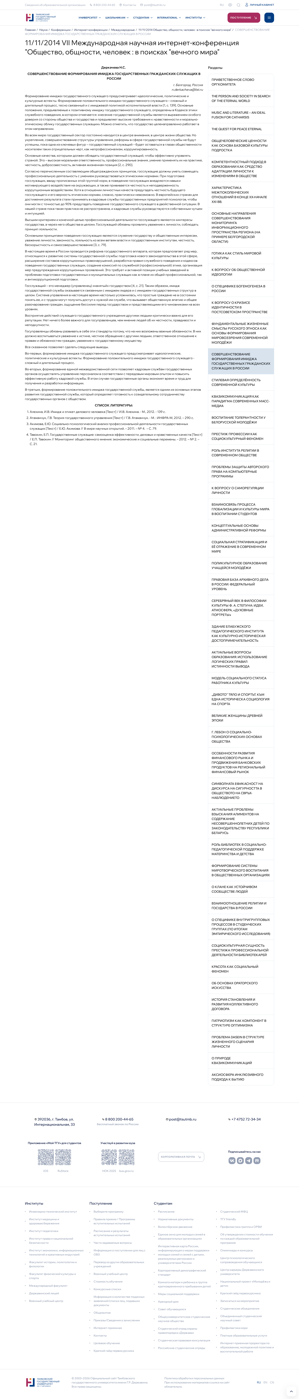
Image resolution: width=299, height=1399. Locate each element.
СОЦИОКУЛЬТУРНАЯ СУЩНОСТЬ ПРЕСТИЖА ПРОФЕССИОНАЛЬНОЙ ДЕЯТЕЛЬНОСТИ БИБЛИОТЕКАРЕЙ (240, 950)
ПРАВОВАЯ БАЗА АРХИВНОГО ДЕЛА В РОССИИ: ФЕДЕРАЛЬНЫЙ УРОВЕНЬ (240, 584)
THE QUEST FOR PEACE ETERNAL (237, 129)
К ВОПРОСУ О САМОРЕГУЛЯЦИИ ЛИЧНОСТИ (238, 490)
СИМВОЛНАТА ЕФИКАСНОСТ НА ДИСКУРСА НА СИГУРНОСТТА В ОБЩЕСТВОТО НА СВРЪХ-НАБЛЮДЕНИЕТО (237, 791)
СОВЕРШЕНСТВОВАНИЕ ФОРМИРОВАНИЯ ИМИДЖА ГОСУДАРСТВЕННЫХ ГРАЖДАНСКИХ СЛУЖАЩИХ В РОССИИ (241, 361)
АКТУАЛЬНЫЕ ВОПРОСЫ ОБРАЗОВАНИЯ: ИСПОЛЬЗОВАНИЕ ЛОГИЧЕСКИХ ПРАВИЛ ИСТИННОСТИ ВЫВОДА (239, 659)
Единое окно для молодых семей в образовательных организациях (181, 1236)
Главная (30, 30)
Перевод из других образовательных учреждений (119, 1264)
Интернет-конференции (91, 30)
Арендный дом (168, 1301)
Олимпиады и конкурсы (236, 1250)
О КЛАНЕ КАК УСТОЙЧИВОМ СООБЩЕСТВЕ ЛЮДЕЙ (234, 889)
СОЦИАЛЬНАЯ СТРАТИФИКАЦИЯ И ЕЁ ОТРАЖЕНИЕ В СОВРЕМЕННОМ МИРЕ (239, 546)
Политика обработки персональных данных (194, 1378)
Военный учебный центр (46, 1301)
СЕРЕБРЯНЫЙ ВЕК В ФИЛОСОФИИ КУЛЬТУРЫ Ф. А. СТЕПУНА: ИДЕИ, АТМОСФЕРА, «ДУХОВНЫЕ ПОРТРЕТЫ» (239, 608)
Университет (88, 17)
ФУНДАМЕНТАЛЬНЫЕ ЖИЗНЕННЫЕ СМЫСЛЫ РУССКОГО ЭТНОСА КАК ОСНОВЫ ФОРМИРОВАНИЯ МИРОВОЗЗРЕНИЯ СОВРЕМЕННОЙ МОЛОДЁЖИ (240, 333)
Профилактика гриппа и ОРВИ (241, 1226)
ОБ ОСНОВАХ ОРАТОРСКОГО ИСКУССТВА (235, 985)
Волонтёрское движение (175, 1226)
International (167, 17)
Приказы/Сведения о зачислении (117, 1320)
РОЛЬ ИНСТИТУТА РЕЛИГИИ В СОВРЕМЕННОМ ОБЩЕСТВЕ (235, 453)
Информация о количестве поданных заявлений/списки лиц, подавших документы (119, 1301)
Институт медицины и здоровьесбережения (44, 1221)
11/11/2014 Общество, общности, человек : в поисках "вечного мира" (184, 30)
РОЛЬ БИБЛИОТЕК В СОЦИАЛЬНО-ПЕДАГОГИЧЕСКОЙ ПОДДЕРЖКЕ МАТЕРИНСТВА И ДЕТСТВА (239, 849)
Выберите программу (109, 1211)
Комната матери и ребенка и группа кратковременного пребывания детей (184, 1284)
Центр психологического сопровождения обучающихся (241, 1260)
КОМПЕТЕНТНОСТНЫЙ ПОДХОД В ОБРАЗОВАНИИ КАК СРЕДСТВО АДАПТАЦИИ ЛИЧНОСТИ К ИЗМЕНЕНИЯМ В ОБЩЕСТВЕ (239, 169)
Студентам (141, 17)
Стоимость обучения (108, 1281)
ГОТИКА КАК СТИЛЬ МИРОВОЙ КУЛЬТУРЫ (236, 255)
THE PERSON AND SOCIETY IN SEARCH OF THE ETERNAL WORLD (241, 98)
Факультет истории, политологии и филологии (53, 1264)
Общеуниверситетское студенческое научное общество (184, 1319)
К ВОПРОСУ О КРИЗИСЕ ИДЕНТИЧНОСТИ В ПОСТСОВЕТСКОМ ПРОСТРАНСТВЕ (240, 307)
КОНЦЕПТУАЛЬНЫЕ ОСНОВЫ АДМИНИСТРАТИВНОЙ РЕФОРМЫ (239, 528)
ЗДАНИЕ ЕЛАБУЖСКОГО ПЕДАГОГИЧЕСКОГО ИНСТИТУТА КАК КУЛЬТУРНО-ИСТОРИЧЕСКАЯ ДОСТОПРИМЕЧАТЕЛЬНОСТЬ (238, 634)
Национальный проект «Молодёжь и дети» (245, 1283)
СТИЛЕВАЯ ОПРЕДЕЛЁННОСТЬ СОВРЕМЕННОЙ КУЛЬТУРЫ (236, 382)
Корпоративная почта (178, 1156)
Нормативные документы (175, 1219)
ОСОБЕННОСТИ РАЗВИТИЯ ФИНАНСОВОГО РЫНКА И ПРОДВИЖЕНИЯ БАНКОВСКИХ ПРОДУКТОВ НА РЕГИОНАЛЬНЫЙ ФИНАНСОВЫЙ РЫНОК (238, 762)
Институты (193, 17)
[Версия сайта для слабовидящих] (230, 5)
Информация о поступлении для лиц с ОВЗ (120, 1252)
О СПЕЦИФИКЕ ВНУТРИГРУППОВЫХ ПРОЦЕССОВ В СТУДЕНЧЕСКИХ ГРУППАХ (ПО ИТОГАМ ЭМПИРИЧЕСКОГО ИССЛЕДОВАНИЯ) (241, 927)
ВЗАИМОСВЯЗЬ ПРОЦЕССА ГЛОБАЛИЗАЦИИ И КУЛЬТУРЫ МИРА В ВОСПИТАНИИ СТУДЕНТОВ (240, 509)
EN (265, 1382)
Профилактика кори (234, 1328)
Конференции (61, 30)
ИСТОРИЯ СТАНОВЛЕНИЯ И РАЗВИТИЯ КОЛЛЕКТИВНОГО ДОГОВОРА (235, 1004)
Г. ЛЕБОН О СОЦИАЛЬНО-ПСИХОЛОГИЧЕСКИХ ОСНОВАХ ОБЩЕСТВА (237, 736)
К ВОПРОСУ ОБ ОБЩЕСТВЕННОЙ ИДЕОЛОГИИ (238, 272)
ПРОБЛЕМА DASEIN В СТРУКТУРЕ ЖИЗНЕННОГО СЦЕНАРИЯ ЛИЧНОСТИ (238, 1041)
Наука (43, 30)
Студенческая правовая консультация (184, 1340)
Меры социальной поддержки (178, 1294)
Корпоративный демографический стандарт (182, 1272)
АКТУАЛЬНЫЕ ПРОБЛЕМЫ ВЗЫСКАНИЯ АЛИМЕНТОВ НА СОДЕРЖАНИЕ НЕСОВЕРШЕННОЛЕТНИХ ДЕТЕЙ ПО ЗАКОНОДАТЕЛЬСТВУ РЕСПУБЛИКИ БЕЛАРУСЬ (240, 821)
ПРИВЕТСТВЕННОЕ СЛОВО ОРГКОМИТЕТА (233, 82)
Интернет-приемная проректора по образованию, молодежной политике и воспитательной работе (247, 1347)
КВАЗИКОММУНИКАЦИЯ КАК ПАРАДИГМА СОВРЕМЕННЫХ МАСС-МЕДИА (241, 401)
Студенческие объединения (239, 1308)
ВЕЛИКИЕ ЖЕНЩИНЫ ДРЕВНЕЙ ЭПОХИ (237, 718)
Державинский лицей (44, 1293)
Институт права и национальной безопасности (51, 1240)
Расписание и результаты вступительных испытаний (112, 1233)
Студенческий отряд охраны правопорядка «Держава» (177, 1330)
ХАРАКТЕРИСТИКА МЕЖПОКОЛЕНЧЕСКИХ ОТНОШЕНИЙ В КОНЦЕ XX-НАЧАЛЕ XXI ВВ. (239, 195)
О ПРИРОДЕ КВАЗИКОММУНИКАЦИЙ (232, 1060)
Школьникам (115, 17)
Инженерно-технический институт (53, 1211)
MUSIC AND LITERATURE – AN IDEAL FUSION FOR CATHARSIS (239, 115)
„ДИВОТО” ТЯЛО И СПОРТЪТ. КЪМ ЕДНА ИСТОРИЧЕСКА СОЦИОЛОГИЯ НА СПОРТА (240, 699)
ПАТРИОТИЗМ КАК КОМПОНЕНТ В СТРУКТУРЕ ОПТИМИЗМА (239, 1023)
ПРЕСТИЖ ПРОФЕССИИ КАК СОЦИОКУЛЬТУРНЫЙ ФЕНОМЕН (237, 436)
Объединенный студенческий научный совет (241, 1318)
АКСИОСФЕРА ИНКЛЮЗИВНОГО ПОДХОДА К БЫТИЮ (237, 1077)
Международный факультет (48, 1285)
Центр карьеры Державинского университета (242, 1272)
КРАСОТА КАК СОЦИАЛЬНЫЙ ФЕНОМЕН (235, 969)
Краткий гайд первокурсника (114, 1350)
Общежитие (102, 1312)
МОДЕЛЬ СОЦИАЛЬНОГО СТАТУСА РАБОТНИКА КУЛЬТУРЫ (239, 680)
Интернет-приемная (108, 1328)
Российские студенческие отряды (181, 1348)
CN (272, 1382)
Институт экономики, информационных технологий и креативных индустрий (56, 1252)
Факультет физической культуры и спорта (52, 1276)
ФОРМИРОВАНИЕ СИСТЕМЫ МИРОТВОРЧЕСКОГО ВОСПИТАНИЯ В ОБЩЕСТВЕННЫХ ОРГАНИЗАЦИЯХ (241, 870)
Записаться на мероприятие (239, 1301)
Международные (123, 30)
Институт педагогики (43, 1231)
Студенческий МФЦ (234, 1211)
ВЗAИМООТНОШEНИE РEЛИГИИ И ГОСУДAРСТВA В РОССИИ (239, 905)
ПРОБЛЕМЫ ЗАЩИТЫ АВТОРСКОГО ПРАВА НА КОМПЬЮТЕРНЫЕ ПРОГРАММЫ (240, 471)
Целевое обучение (107, 1343)
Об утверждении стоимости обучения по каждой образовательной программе (246, 1238)
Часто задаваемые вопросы (113, 1242)
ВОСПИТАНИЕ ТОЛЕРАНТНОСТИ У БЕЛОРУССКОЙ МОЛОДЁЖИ (239, 420)
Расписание (166, 1211)
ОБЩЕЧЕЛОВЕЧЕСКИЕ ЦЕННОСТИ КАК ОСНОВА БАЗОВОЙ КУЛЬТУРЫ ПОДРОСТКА (240, 145)
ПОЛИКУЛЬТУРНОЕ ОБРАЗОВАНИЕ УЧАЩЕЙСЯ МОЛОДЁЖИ (239, 565)
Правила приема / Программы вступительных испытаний (114, 1221)
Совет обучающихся (172, 1309)
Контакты (100, 1335)
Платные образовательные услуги (243, 1335)
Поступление (240, 17)
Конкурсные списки (107, 1289)
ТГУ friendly (228, 1219)
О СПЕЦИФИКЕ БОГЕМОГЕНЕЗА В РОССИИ (238, 288)
